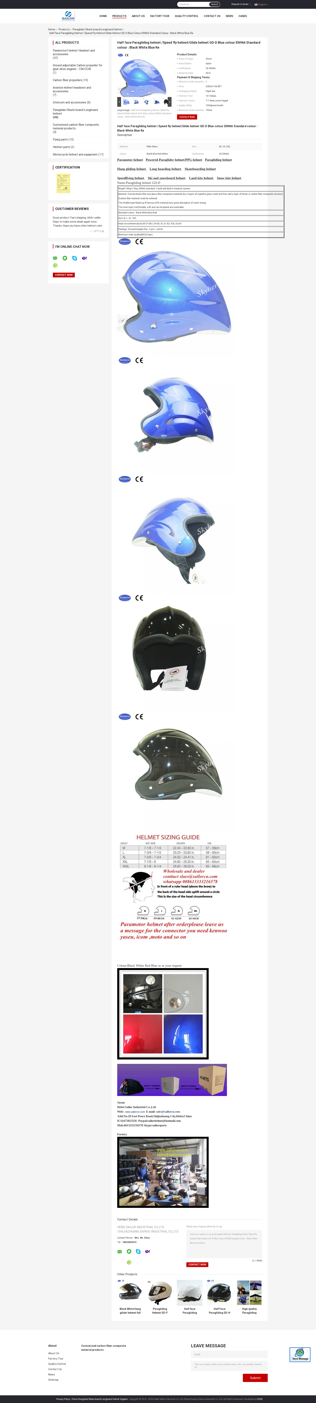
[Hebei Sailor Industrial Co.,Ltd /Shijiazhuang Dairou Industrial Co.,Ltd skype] (77, 258)
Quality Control (186, 16)
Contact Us (212, 16)
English (262, 4)
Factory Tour (159, 16)
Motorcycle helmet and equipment (75, 154)
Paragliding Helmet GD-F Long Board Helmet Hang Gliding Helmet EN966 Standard (160, 1310)
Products (119, 16)
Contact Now (187, 116)
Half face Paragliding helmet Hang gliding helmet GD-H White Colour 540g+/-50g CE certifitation (190, 1310)
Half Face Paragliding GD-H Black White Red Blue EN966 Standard (219, 1310)
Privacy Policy (63, 1399)
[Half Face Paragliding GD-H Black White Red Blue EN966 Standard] (219, 1293)
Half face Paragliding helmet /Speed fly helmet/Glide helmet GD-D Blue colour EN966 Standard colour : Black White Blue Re (144, 113)
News (229, 16)
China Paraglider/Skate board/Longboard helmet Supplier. (100, 1399)
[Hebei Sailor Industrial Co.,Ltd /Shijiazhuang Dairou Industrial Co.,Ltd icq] (57, 265)
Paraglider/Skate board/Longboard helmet (97, 29)
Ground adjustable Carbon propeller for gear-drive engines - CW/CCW (77, 67)
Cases (242, 16)
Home (103, 16)
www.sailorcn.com (135, 1112)
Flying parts (60, 139)
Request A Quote (240, 4)
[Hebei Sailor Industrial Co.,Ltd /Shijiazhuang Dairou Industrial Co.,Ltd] (68, 16)
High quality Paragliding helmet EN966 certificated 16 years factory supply (249, 1310)
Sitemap (53, 1379)
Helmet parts (61, 147)
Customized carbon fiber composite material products (103, 1347)
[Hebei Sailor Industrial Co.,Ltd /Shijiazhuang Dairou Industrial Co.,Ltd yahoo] (86, 258)
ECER (260, 1399)
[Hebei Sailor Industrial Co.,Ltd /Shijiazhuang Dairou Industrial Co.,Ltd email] (57, 258)
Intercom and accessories (69, 102)
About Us (138, 16)
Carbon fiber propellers (67, 80)
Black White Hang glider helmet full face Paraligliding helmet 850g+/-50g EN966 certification (130, 1310)
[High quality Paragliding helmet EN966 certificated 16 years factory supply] (249, 1293)
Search (214, 4)
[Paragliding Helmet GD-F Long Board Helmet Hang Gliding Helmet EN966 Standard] (160, 1293)
